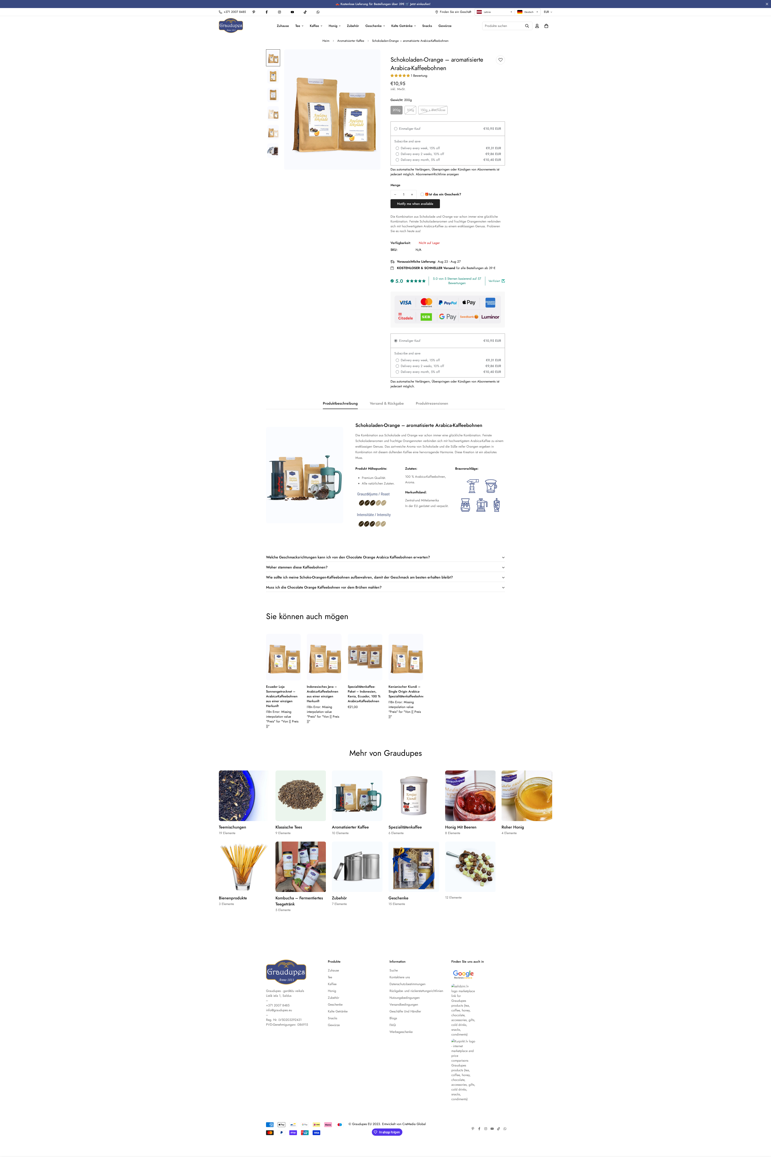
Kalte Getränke (402, 25)
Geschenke (373, 25)
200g (396, 110)
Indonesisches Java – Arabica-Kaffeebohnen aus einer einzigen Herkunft (322, 693)
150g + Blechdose (432, 110)
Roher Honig (513, 827)
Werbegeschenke (401, 1031)
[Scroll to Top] (763, 1135)
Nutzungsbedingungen (405, 997)
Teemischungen (232, 827)
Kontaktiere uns (400, 977)
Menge (395, 185)
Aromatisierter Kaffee (350, 41)
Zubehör (353, 25)
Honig (333, 25)
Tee (297, 25)
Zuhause (283, 25)
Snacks (427, 25)
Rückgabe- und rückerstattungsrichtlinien (416, 991)
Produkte (334, 962)
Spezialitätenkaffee (405, 827)
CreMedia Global (414, 1124)
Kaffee (314, 25)
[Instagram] (279, 12)
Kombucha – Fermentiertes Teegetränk (299, 901)
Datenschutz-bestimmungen (407, 984)
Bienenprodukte (233, 898)
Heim (325, 41)
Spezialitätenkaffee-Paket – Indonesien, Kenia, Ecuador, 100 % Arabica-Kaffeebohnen (364, 693)
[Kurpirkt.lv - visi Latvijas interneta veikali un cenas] (478, 1070)
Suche (394, 970)
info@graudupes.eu (279, 1010)
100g (410, 110)
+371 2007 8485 (278, 1005)
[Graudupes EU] (231, 26)
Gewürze (445, 25)
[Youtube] (292, 12)
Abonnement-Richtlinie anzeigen (437, 174)
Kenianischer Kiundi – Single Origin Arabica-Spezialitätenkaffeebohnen (406, 691)
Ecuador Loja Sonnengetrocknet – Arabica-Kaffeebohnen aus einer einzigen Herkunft (282, 696)
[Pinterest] (254, 12)
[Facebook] (266, 12)
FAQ (393, 1025)
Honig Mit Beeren (460, 827)
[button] (546, 26)
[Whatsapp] (318, 12)
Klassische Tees (288, 827)
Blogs (393, 1018)
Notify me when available (415, 203)
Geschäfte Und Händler (405, 1011)
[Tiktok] (305, 12)
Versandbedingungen (404, 1004)
